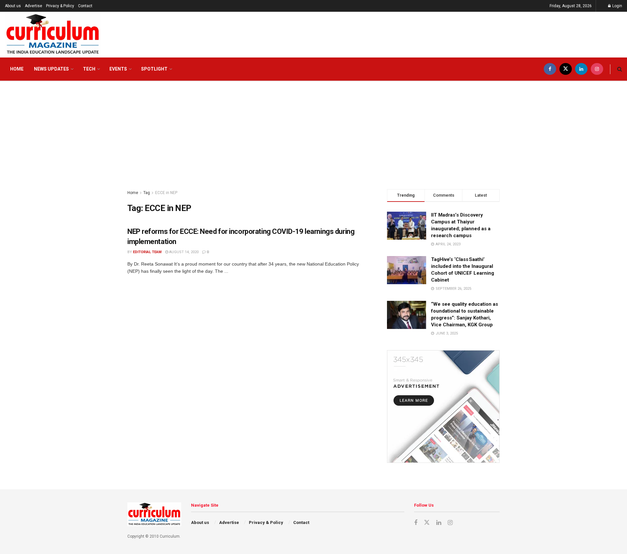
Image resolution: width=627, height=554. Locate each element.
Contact (85, 6)
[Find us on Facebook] (550, 69)
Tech (89, 69)
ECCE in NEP (166, 192)
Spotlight (154, 69)
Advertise (33, 6)
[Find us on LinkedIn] (581, 69)
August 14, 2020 (183, 252)
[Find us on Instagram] (597, 69)
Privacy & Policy (60, 6)
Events (118, 69)
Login (616, 6)
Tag (146, 192)
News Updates (51, 69)
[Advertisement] (313, 130)
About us (13, 6)
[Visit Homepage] (53, 34)
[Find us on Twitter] (565, 69)
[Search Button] (619, 69)
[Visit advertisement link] (443, 406)
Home (17, 69)
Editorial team (147, 252)
